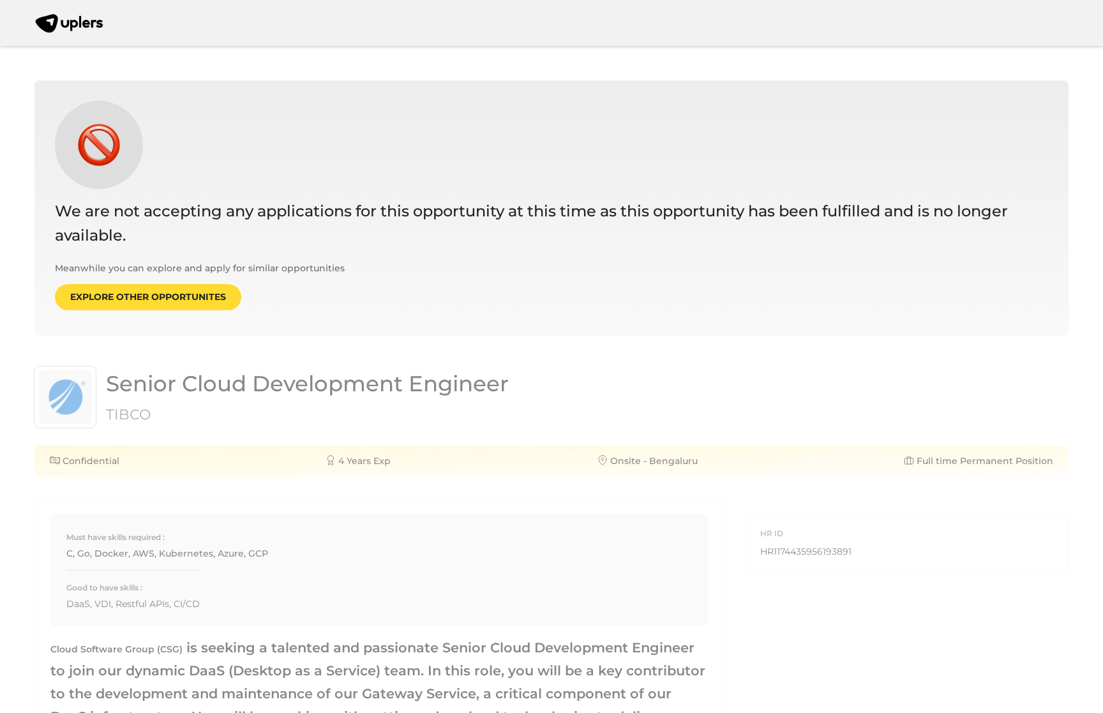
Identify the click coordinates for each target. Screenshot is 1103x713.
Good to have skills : (104, 587)
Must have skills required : (115, 537)
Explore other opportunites (148, 297)
